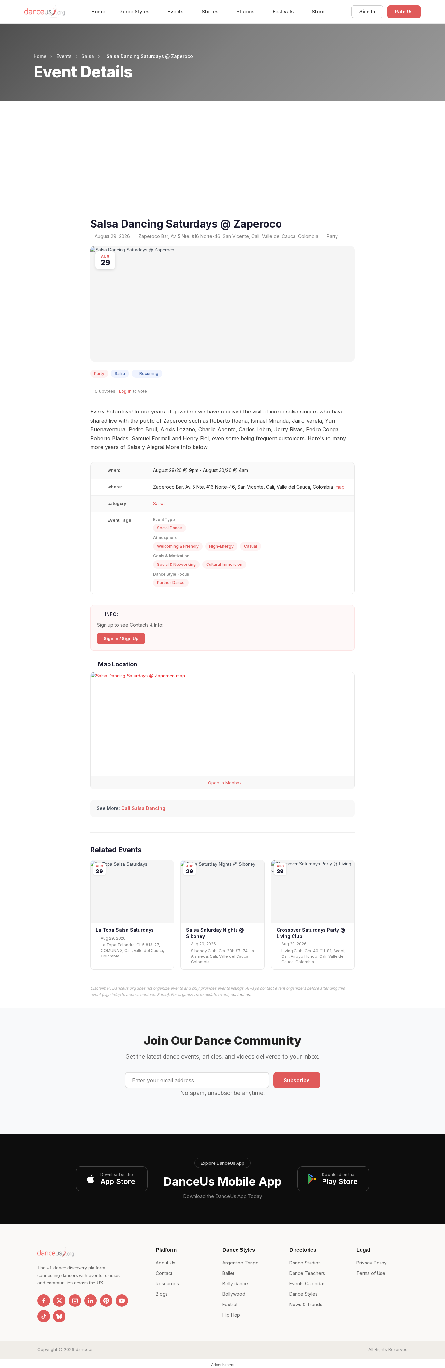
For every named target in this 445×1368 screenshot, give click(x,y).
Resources (167, 1283)
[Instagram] (75, 1300)
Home (98, 11)
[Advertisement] (222, 167)
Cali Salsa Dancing (143, 808)
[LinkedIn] (90, 1300)
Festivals (284, 11)
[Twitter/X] (59, 1300)
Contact (164, 1273)
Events (176, 11)
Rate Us (404, 11)
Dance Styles (134, 11)
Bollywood (234, 1294)
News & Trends (305, 1304)
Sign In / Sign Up (121, 638)
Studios (246, 11)
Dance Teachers (307, 1273)
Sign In (367, 11)
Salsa (87, 56)
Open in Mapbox (224, 782)
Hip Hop (231, 1315)
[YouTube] (122, 1300)
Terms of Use (370, 1273)
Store (318, 11)
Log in (125, 391)
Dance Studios (305, 1262)
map (340, 487)
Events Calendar (306, 1283)
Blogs (162, 1294)
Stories (211, 11)
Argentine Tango (241, 1262)
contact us (240, 994)
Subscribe (297, 1080)
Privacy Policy (371, 1262)
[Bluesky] (59, 1316)
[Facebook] (43, 1300)
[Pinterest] (106, 1300)
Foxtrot (230, 1304)
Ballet (228, 1273)
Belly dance (235, 1283)
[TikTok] (43, 1316)
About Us (165, 1262)
